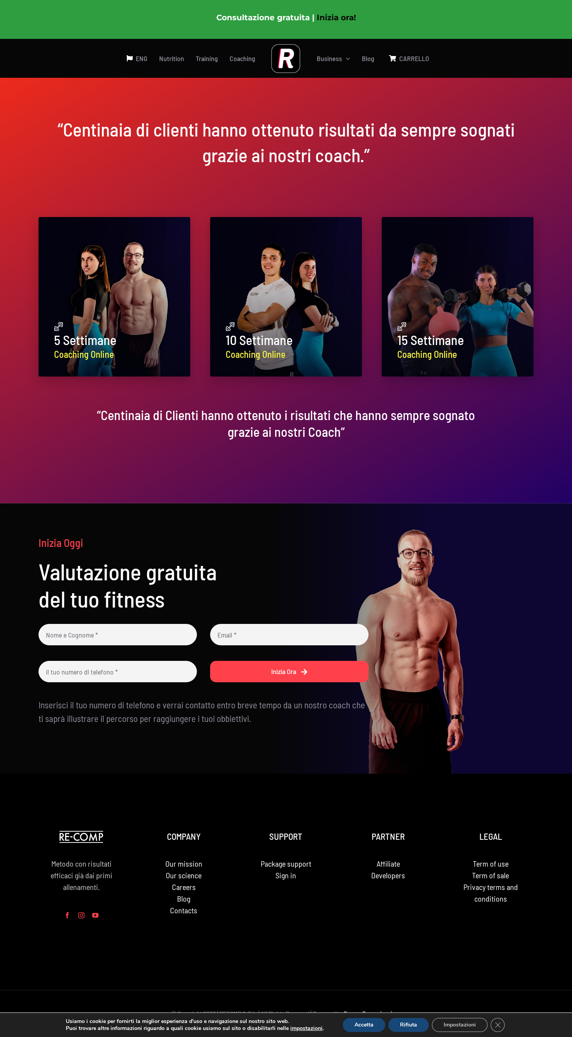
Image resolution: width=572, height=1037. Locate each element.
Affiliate (388, 863)
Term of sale (490, 875)
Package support (286, 863)
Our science (184, 875)
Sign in (285, 875)
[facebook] (67, 915)
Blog (183, 898)
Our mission (183, 863)
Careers (184, 887)
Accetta (364, 1024)
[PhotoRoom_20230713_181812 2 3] (286, 47)
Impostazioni (460, 1024)
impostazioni (306, 1028)
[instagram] (81, 915)
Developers (388, 875)
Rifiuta (408, 1024)
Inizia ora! (336, 17)
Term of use (491, 863)
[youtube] (95, 915)
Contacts (183, 910)
